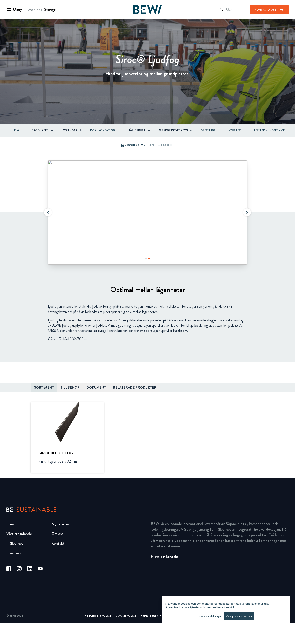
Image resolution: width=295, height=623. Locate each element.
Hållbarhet (14, 543)
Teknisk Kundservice (269, 130)
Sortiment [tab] (44, 387)
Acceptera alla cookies (239, 616)
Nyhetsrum (60, 524)
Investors (13, 553)
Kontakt (58, 543)
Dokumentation (102, 130)
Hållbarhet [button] (136, 130)
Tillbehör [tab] (70, 387)
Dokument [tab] (96, 387)
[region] (226, 609)
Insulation (136, 145)
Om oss (57, 534)
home (122, 145)
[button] (48, 212)
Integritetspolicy (97, 615)
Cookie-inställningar (209, 616)
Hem (16, 130)
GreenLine (208, 130)
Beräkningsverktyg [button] (173, 130)
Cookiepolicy (126, 615)
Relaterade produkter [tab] (134, 387)
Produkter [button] (40, 130)
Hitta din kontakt (165, 556)
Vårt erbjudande (19, 534)
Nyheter (234, 130)
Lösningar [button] (69, 130)
